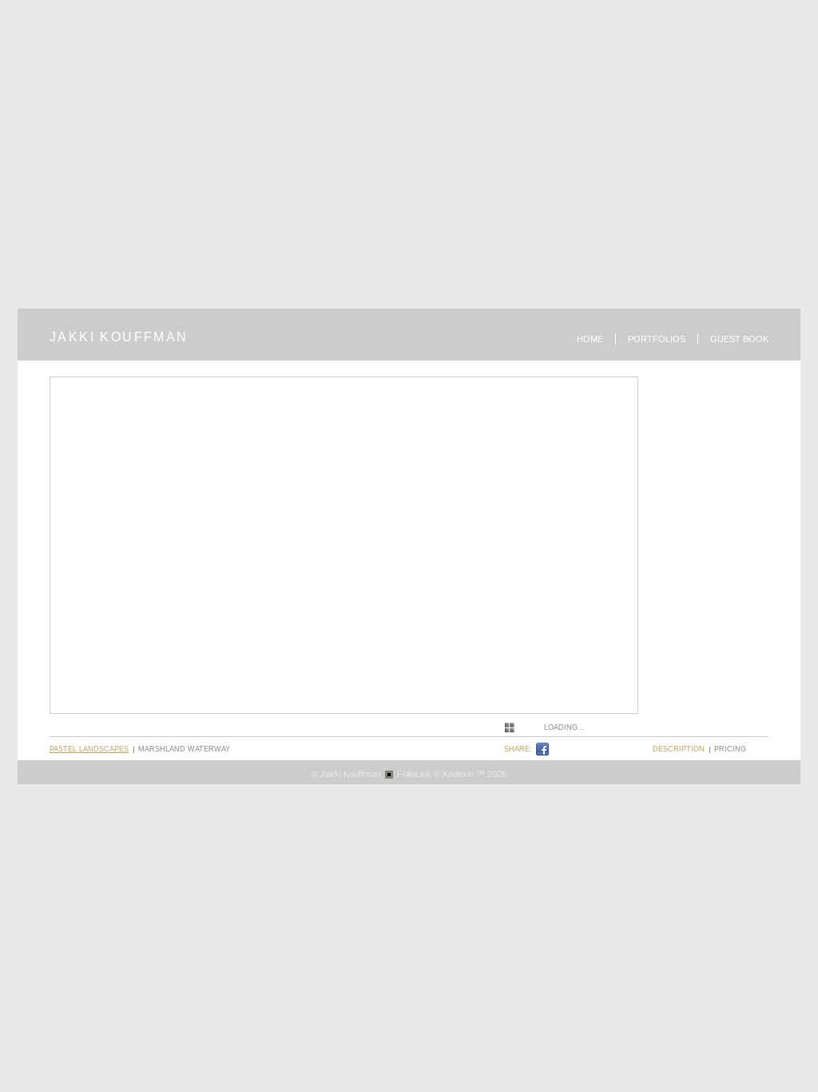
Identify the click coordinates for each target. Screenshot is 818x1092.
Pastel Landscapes (89, 749)
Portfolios (656, 339)
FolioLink (414, 774)
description (679, 749)
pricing (730, 749)
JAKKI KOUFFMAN (119, 337)
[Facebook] (544, 749)
